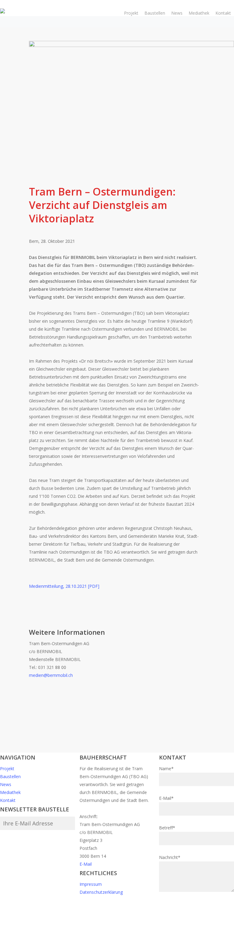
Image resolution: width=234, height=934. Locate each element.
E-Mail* (166, 798)
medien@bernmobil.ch (51, 675)
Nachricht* (169, 857)
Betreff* (167, 828)
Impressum (91, 884)
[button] (117, 930)
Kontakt (8, 800)
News (5, 784)
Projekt (7, 768)
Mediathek (10, 792)
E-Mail (86, 864)
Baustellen (10, 776)
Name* (166, 768)
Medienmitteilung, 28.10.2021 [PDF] (64, 586)
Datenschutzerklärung (101, 892)
